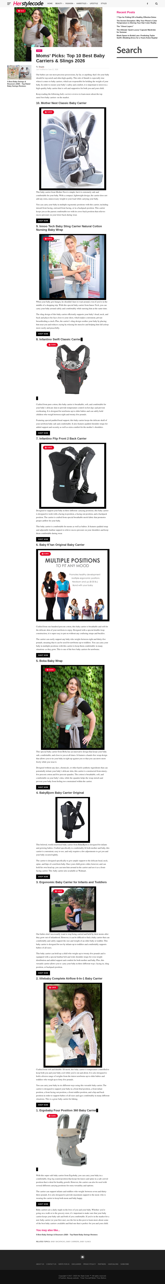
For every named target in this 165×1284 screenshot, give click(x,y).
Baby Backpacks (58, 1242)
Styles (104, 3)
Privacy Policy (89, 1264)
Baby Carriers (72, 1242)
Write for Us (63, 1264)
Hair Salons (113, 1264)
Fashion (69, 3)
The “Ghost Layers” (125, 26)
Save (22, 11)
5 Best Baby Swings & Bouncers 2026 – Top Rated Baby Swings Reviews (18, 84)
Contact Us (51, 1264)
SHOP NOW (43, 221)
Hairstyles (81, 3)
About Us (40, 1264)
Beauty (58, 3)
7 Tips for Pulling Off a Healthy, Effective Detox (136, 17)
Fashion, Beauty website (69, 1278)
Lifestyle (94, 3)
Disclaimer (76, 1264)
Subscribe (125, 1264)
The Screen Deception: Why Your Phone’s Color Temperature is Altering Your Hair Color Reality (137, 22)
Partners (102, 1264)
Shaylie (41, 67)
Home (50, 3)
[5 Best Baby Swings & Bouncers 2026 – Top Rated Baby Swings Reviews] (19, 79)
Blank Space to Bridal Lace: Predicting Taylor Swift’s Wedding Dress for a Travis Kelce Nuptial (137, 36)
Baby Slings (85, 1242)
